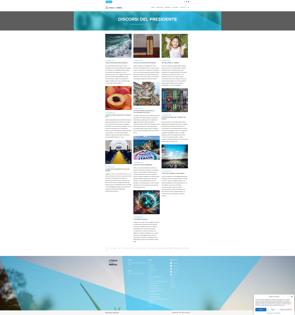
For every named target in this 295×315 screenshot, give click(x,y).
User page (173, 286)
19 (152, 248)
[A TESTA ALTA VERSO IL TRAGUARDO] (175, 156)
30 (180, 248)
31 (182, 248)
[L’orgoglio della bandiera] (146, 148)
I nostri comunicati (154, 288)
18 (149, 248)
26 (170, 248)
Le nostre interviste (154, 294)
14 (139, 248)
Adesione (150, 301)
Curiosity (150, 278)
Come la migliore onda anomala (116, 63)
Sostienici (150, 303)
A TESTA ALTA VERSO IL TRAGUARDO (173, 173)
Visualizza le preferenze (286, 309)
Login (171, 279)
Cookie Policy (270, 313)
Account (172, 277)
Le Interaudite (153, 283)
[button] (292, 296)
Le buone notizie (153, 285)
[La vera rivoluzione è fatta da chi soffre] (118, 152)
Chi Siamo (151, 265)
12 (134, 248)
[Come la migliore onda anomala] (118, 46)
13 (137, 248)
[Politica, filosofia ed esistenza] (146, 46)
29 (178, 248)
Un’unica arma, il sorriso (170, 63)
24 (165, 248)
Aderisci (109, 1)
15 (142, 248)
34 (106, 251)
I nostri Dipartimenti (154, 296)
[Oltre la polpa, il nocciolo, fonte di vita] (118, 98)
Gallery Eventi (153, 269)
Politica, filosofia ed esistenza (144, 63)
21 (157, 248)
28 (175, 248)
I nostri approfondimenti (155, 276)
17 (147, 248)
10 (129, 248)
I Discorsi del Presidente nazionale (158, 281)
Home (149, 262)
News (149, 274)
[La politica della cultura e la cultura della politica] (146, 94)
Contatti (151, 272)
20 (155, 248)
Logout (172, 282)
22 (160, 248)
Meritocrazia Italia (136, 24)
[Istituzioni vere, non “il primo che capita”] (175, 100)
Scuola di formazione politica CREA (158, 298)
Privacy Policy (277, 313)
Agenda (151, 267)
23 (162, 248)
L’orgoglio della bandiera (142, 164)
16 (144, 248)
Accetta (261, 309)
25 (167, 248)
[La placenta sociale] (146, 202)
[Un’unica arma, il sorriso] (175, 46)
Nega (272, 309)
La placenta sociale (140, 219)
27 (172, 248)
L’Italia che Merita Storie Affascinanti (155, 291)
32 (185, 248)
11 (132, 248)
